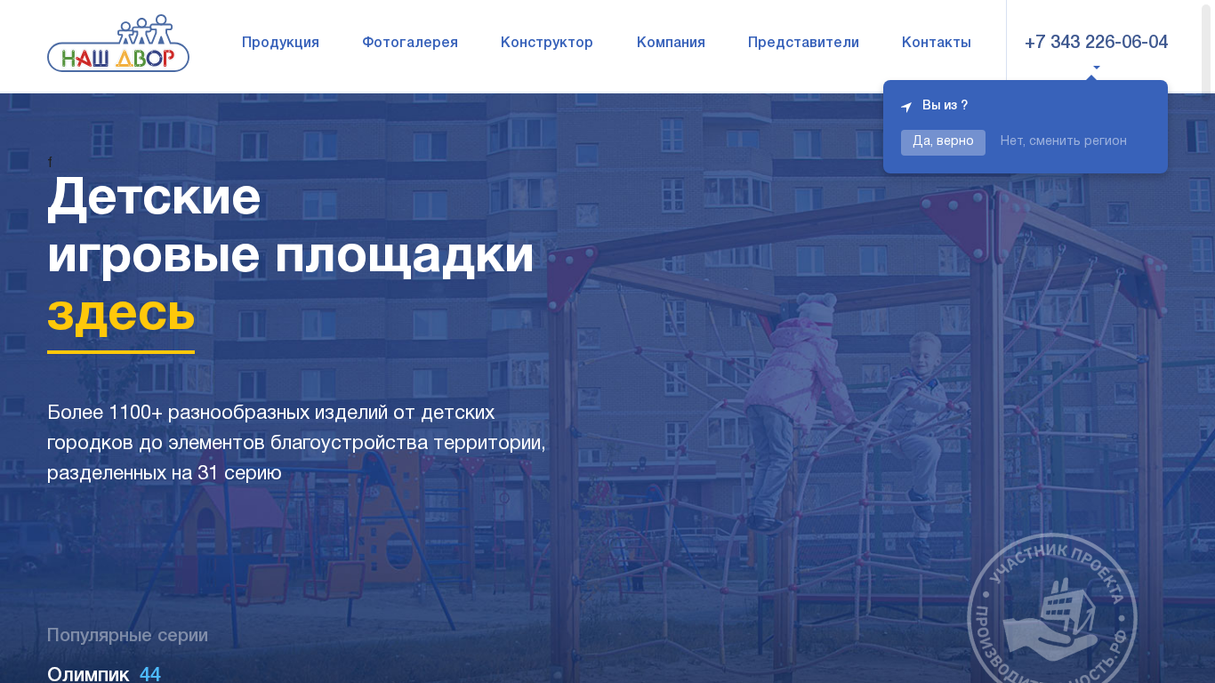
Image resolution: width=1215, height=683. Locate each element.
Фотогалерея (410, 43)
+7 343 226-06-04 (1096, 44)
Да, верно (943, 142)
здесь (121, 316)
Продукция (280, 43)
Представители (803, 43)
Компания (671, 43)
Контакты (936, 43)
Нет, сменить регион (1064, 142)
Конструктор (547, 43)
